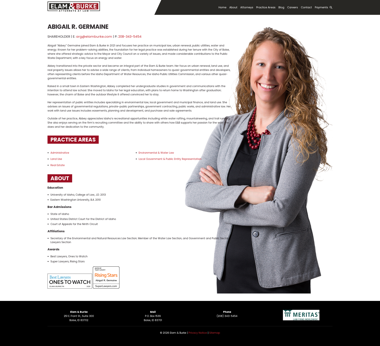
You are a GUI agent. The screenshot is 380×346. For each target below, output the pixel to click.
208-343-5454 (129, 36)
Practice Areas (266, 7)
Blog (281, 7)
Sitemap (214, 333)
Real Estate (57, 165)
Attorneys (246, 7)
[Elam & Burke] (74, 11)
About (233, 7)
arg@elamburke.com (94, 36)
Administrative (59, 153)
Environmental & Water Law (156, 153)
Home (222, 7)
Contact (306, 7)
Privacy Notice (198, 333)
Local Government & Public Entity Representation (170, 159)
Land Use (56, 159)
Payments (321, 7)
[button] (331, 7)
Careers (292, 7)
